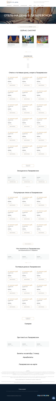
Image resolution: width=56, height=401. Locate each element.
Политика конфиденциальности (20, 379)
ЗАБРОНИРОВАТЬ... (13, 85)
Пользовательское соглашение (30, 379)
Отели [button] (34, 5)
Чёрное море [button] (9, 5)
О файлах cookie (38, 379)
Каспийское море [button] (24, 5)
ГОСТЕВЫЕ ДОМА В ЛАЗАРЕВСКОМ (28, 318)
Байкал (30, 5)
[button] (26, 51)
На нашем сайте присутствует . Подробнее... (28, 26)
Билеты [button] (42, 5)
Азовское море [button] (16, 5)
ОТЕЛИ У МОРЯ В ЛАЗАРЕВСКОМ (28, 165)
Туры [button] (38, 5)
